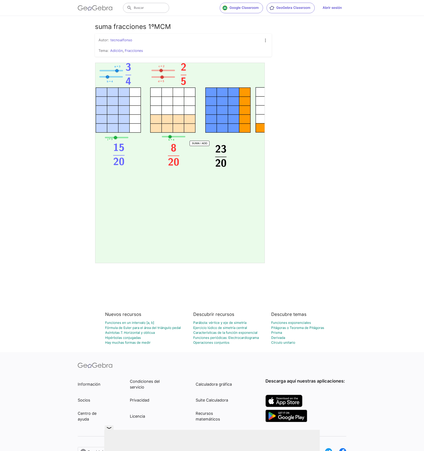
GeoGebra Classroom (293, 8)
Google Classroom (244, 8)
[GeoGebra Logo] (95, 8)
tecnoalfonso (121, 40)
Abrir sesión (332, 8)
